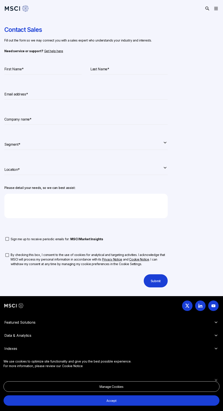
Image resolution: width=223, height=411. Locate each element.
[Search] (207, 8)
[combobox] (86, 142)
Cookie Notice (72, 366)
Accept (111, 400)
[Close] (216, 380)
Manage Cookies (111, 387)
